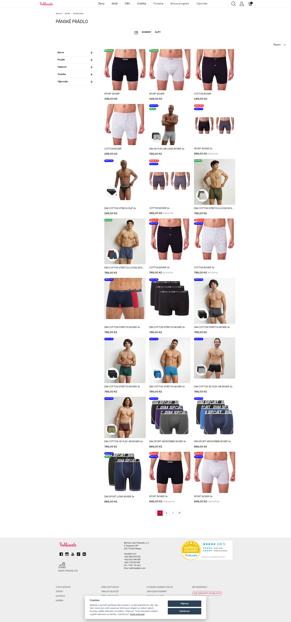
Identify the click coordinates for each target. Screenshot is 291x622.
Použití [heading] (61, 59)
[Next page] (173, 513)
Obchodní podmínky (157, 591)
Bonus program (180, 4)
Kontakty (60, 596)
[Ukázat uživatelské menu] (241, 4)
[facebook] (61, 555)
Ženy (101, 4)
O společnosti (63, 587)
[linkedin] (84, 555)
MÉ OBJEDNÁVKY (199, 587)
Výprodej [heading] (63, 81)
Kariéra (59, 600)
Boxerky (146, 32)
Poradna (158, 4)
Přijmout (185, 603)
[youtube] (73, 555)
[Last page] (179, 513)
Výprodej (201, 4)
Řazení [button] (277, 44)
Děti (127, 4)
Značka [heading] (62, 74)
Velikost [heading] (62, 67)
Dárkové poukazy (110, 587)
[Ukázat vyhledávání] (233, 4)
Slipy (158, 32)
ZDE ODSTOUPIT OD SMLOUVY (207, 593)
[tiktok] (78, 555)
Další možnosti (137, 614)
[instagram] (67, 555)
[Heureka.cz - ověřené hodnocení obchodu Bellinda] (207, 550)
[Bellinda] (46, 3)
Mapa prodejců (68, 570)
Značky (59, 591)
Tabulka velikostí (110, 591)
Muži (114, 4)
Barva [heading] (61, 52)
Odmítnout (184, 611)
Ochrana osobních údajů (160, 587)
